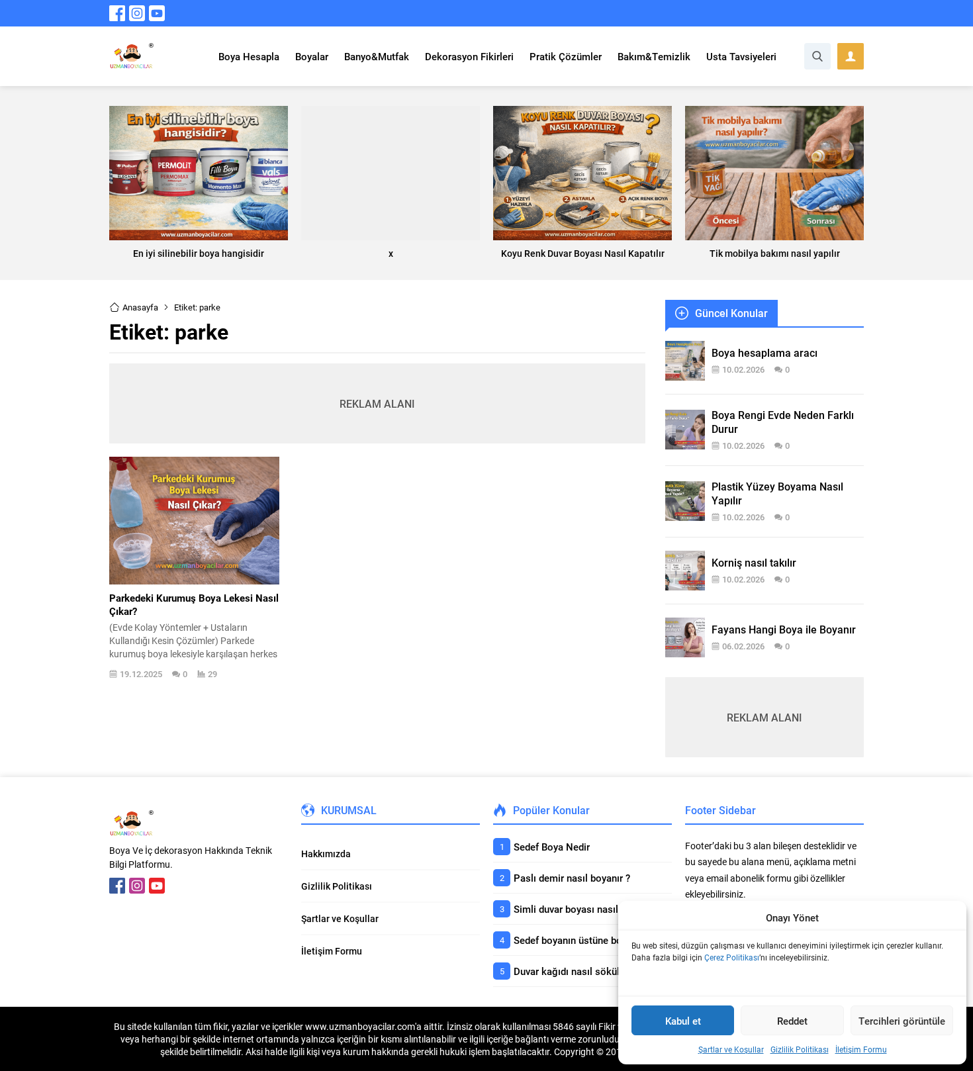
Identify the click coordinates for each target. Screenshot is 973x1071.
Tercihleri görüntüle (901, 1020)
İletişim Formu (861, 1049)
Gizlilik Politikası (799, 1049)
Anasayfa (140, 307)
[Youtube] (157, 13)
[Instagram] (137, 13)
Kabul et (683, 1020)
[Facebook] (117, 13)
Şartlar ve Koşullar (731, 1049)
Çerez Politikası (731, 957)
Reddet (792, 1020)
